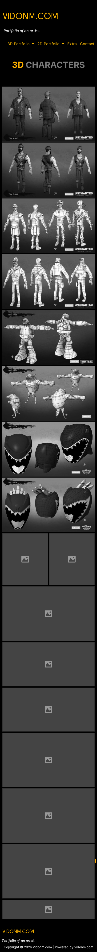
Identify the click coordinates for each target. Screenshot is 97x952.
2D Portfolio (48, 43)
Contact (87, 43)
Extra (72, 43)
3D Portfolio (19, 43)
